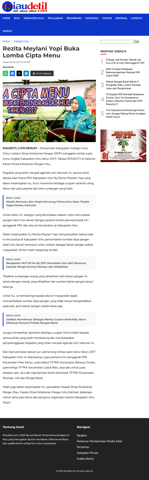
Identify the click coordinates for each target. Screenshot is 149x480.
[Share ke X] (19, 73)
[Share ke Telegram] (26, 73)
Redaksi (82, 435)
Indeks (7, 31)
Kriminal (121, 18)
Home (6, 18)
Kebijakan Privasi (87, 453)
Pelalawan (55, 18)
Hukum (107, 18)
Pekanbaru (74, 18)
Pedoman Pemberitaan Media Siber (99, 441)
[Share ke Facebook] (12, 73)
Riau (17, 18)
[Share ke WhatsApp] (5, 73)
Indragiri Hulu (34, 18)
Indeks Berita (85, 458)
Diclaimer (83, 447)
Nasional (92, 18)
